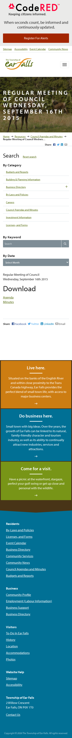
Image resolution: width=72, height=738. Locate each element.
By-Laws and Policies (17, 194)
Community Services (19, 556)
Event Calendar (38, 49)
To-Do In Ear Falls (17, 633)
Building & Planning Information (23, 179)
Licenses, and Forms (17, 225)
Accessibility (21, 49)
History (10, 640)
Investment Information (18, 217)
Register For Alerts (36, 38)
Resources (20, 136)
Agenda (8, 297)
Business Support (17, 608)
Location (12, 646)
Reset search (29, 156)
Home (6, 136)
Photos (10, 659)
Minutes (8, 302)
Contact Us (13, 715)
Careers (10, 202)
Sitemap (7, 49)
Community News (58, 49)
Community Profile (18, 595)
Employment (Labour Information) (29, 601)
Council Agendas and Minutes (47, 136)
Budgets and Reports (17, 171)
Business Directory (16, 187)
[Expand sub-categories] (66, 186)
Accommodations (18, 653)
